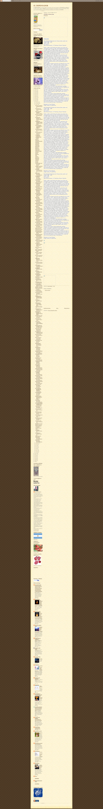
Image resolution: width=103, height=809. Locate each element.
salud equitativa (38, 491)
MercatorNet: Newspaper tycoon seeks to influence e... (38, 133)
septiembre (37, 442)
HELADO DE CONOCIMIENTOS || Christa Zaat (38, 272)
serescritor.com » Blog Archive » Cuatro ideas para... (38, 421)
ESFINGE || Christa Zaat (38, 424)
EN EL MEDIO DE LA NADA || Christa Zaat (38, 282)
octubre (36, 104)
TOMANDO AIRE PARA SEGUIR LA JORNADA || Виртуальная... (38, 362)
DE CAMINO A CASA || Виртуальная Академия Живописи (38, 226)
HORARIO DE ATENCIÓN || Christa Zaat (38, 430)
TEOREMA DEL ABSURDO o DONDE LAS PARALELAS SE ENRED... (38, 123)
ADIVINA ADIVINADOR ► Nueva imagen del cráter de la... (39, 241)
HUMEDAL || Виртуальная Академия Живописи (38, 213)
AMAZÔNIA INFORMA (38, 707)
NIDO (36, 155)
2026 (35, 89)
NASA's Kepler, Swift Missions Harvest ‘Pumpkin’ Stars (38, 329)
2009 (35, 460)
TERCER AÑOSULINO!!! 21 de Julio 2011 (40, 767)
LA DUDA (36, 162)
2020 (35, 96)
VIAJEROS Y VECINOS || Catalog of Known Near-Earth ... (38, 167)
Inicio (57, 308)
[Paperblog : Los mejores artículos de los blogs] (37, 581)
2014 (35, 454)
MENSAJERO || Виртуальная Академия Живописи (38, 198)
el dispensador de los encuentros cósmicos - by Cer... (38, 109)
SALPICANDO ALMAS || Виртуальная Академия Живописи (38, 379)
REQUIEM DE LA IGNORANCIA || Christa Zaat (38, 275)
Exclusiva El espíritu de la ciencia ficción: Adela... (38, 415)
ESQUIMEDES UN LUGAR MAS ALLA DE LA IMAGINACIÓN (38, 694)
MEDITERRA (37, 778)
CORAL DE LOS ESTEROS (37, 718)
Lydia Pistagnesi (37, 751)
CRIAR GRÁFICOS (40, 687)
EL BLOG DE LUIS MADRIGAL (38, 639)
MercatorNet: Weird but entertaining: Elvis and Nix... (38, 130)
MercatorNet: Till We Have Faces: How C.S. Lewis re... (38, 335)
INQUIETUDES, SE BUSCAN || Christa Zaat (38, 280)
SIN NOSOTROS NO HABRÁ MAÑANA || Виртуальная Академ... (38, 195)
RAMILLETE (37, 157)
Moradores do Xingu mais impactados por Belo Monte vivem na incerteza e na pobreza (38, 709)
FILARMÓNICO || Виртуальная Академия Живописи (38, 201)
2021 (35, 95)
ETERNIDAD (37, 142)
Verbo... (36, 776)
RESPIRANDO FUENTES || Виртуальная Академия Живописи (38, 204)
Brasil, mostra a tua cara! (38, 743)
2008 (35, 461)
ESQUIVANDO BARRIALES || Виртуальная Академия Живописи (38, 366)
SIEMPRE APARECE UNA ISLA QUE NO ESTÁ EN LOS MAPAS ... (38, 397)
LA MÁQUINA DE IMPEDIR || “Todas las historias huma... (38, 309)
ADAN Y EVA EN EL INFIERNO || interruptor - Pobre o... (38, 112)
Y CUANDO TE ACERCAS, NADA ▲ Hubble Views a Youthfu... (38, 244)
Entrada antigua (66, 308)
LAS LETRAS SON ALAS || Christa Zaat (38, 290)
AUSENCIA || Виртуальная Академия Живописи (38, 207)
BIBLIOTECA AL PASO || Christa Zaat (38, 277)
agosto (36, 444)
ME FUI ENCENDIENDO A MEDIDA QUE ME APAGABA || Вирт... (38, 404)
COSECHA (36, 156)
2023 (35, 92)
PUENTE (36, 153)
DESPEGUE (37, 147)
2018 (35, 98)
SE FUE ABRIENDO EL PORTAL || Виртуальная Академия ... (38, 355)
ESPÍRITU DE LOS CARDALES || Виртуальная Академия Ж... (38, 184)
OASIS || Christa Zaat (38, 435)
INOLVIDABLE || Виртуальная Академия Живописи (38, 401)
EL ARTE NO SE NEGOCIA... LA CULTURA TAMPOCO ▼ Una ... (39, 119)
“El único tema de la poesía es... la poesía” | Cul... (38, 409)
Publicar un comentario (47, 290)
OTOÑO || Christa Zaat (38, 230)
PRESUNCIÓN (37, 148)
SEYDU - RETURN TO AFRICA (38, 251)
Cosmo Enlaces (37, 783)
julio (36, 445)
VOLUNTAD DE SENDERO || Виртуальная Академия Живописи (38, 373)
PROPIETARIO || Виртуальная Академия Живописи (38, 174)
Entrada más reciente (47, 308)
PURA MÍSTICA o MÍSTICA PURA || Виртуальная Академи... (38, 217)
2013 (35, 455)
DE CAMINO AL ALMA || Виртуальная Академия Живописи (38, 223)
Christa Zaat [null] (46, 38)
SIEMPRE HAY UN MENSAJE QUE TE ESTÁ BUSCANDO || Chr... (38, 297)
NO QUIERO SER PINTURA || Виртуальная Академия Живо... (38, 177)
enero (36, 452)
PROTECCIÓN (37, 146)
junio (36, 446)
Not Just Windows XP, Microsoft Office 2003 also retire (38, 720)
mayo (36, 447)
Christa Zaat (46, 15)
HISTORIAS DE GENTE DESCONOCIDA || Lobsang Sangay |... (38, 235)
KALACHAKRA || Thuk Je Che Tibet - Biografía (38, 341)
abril (36, 448)
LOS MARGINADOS (38, 584)
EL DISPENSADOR (41, 5)
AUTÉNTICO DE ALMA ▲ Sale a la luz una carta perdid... (38, 316)
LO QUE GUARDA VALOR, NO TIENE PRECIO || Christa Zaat (38, 285)
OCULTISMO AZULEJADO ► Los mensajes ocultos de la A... (38, 170)
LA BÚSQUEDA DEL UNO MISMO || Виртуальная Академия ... (38, 393)
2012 (35, 456)
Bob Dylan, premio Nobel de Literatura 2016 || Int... (38, 115)
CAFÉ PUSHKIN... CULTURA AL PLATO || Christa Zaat (39, 266)
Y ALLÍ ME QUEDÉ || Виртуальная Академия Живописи (38, 406)
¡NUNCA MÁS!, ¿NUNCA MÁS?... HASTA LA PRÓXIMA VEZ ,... (39, 323)
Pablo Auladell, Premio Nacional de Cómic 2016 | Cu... (38, 412)
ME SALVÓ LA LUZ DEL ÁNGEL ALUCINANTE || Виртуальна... (38, 386)
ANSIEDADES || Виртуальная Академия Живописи (38, 438)
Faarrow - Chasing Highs (38, 249)
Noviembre (36, 649)
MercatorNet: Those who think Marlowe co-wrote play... (38, 418)
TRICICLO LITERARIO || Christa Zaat (38, 288)
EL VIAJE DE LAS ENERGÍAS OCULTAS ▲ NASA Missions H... (39, 332)
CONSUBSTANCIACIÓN (38, 141)
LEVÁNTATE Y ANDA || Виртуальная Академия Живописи (38, 187)
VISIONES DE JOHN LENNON (38, 137)
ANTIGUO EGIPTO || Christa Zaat (38, 426)
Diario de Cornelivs (37, 611)
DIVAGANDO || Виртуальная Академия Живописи (38, 441)
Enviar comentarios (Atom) (52, 310)
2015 (35, 453)
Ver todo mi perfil (36, 530)
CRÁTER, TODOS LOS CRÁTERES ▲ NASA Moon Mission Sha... (38, 326)
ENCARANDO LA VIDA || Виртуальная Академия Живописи (38, 376)
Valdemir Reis (37, 685)
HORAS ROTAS (37, 599)
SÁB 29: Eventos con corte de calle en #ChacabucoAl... (38, 338)
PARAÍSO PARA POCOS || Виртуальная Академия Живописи (39, 382)
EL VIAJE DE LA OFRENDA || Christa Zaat (38, 433)
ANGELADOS (37, 145)
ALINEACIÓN (37, 143)
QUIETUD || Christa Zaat (38, 229)
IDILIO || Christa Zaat (38, 228)
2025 (35, 90)
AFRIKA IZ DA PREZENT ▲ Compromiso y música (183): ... (38, 259)
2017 (35, 99)
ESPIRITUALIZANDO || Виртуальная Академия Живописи (38, 220)
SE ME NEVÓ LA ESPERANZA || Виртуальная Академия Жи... (38, 348)
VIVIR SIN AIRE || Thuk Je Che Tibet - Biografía (38, 164)
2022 (35, 93)
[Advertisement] (53, 299)
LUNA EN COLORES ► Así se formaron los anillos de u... (38, 238)
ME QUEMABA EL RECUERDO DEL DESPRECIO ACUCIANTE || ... (38, 390)
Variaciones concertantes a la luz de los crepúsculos (40, 754)
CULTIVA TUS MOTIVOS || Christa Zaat (38, 300)
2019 (35, 97)
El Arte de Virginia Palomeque (37, 657)
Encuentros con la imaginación (37, 678)
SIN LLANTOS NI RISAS (40, 697)
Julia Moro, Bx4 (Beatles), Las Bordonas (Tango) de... (38, 106)
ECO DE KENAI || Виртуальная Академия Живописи (38, 180)
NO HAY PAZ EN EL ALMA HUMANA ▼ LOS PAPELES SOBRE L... (38, 126)
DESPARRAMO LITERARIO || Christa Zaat (38, 269)
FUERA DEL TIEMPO (38, 151)
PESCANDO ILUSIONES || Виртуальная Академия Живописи (38, 352)
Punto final (36, 679)
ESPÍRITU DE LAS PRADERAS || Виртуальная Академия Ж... (38, 191)
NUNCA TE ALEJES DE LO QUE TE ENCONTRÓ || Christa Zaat (38, 293)
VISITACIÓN (37, 140)
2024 (35, 91)
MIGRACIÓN (37, 144)
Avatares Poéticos (37, 727)
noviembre (37, 103)
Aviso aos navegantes (37, 744)
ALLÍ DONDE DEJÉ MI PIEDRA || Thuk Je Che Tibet (38, 232)
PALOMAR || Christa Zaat (38, 423)
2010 (35, 459)
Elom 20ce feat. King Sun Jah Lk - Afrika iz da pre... (38, 256)
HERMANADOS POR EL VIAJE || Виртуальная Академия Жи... (38, 369)
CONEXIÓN (37, 159)
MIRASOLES (37, 158)
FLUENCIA (37, 152)
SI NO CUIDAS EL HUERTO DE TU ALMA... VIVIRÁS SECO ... (38, 304)
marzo (36, 449)
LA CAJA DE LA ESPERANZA (37, 135)
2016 (35, 100)
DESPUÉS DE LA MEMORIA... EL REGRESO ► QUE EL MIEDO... (39, 313)
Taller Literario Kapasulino (37, 764)
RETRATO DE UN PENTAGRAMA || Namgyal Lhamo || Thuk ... (38, 345)
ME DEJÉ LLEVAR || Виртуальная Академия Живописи (38, 358)
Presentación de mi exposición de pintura (37, 728)
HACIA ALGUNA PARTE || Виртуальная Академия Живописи (38, 210)
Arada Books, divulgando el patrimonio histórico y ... (38, 263)
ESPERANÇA (40, 733)
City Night (40, 658)
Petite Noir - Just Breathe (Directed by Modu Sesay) (38, 253)
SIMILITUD (37, 154)
